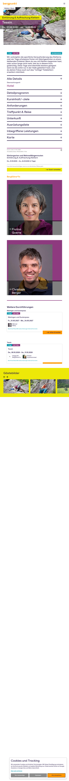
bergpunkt (10, 3)
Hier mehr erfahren (16, 771)
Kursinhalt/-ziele (18, 99)
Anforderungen (17, 105)
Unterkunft (14, 118)
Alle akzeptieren (56, 775)
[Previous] (4, 377)
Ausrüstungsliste (18, 124)
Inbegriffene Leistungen (22, 131)
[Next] (7, 377)
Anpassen (38, 775)
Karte (10, 137)
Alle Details (14, 78)
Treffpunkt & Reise (19, 112)
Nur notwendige (20, 775)
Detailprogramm (18, 92)
